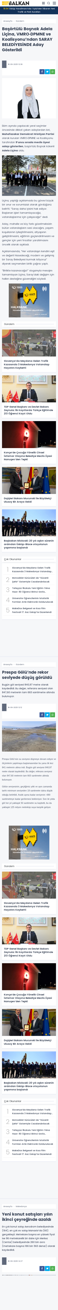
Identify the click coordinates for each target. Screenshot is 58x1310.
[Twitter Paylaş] (47, 71)
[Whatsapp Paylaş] (52, 71)
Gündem (20, 21)
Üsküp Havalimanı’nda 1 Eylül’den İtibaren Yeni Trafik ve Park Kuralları (29, 10)
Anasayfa (7, 21)
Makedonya (21, 1206)
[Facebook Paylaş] (42, 71)
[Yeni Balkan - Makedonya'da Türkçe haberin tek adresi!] (15, 3)
